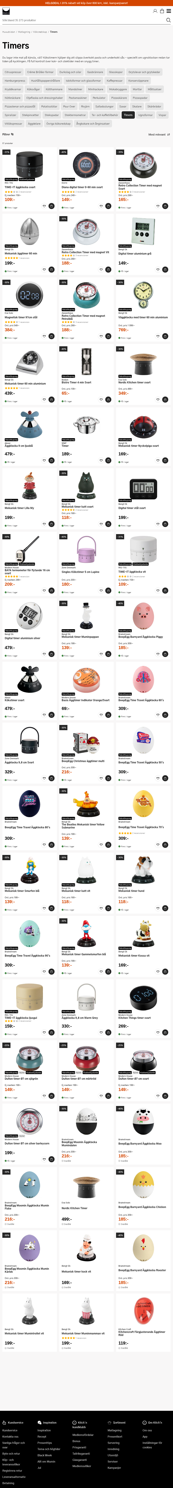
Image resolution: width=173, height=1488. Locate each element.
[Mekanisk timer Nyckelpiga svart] (143, 425)
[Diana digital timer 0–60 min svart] (87, 165)
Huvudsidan (8, 32)
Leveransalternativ (14, 1477)
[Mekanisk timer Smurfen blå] (30, 870)
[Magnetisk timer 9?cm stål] (30, 295)
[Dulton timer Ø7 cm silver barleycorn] (30, 1121)
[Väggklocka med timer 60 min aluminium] (143, 295)
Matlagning (24, 32)
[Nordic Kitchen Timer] (87, 1184)
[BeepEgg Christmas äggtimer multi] (87, 740)
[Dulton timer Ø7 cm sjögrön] (30, 1058)
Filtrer (6, 134)
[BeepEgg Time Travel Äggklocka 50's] (143, 740)
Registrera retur (12, 1470)
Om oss (147, 1430)
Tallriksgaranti (81, 1453)
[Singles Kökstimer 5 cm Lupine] (87, 549)
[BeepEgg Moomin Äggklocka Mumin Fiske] (30, 1184)
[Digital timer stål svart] (143, 486)
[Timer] (87, 425)
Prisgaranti (79, 1447)
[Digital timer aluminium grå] (143, 231)
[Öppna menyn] (169, 11)
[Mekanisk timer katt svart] (87, 486)
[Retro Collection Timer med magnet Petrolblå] (87, 295)
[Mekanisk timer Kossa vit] (143, 933)
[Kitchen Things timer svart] (143, 997)
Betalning (8, 1483)
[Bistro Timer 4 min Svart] (87, 361)
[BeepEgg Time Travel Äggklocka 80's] (30, 803)
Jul (39, 1468)
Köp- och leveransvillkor (11, 1462)
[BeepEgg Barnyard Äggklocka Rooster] (143, 1248)
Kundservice (9, 1430)
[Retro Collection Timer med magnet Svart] (143, 165)
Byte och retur (11, 1453)
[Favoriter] (44, 206)
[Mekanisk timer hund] (143, 870)
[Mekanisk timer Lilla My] (30, 486)
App (145, 1436)
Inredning (113, 1449)
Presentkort (115, 1436)
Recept (42, 1436)
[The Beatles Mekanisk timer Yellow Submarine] (87, 803)
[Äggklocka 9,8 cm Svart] (30, 740)
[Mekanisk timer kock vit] (87, 1248)
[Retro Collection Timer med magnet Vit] (87, 231)
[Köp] (51, 206)
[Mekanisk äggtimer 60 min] (30, 231)
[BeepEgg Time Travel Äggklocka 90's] (30, 933)
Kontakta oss (10, 1436)
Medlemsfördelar (83, 1435)
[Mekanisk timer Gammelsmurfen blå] (87, 933)
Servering (113, 1443)
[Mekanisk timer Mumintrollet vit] (30, 1311)
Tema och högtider (49, 1449)
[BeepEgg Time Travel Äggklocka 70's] (143, 803)
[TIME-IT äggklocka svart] (30, 165)
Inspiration (44, 1430)
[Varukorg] (162, 11)
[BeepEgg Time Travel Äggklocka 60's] (143, 679)
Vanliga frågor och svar (13, 1445)
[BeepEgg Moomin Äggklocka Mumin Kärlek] (30, 1248)
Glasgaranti (79, 1460)
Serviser (113, 1461)
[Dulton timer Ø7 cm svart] (143, 1058)
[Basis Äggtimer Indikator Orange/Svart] (87, 679)
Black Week (45, 1455)
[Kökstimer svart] (30, 679)
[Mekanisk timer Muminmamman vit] (87, 1311)
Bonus (76, 1441)
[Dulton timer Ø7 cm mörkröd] (87, 1058)
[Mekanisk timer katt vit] (87, 870)
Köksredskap (40, 32)
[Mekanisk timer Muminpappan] (87, 616)
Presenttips (45, 1443)
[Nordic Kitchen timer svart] (143, 361)
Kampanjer (114, 1468)
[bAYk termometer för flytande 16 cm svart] (30, 549)
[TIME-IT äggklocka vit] (143, 549)
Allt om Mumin (46, 1461)
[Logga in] (155, 11)
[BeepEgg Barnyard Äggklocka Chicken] (143, 1184)
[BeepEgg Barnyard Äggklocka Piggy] (143, 616)
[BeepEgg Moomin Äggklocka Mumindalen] (87, 1121)
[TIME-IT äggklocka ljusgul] (30, 997)
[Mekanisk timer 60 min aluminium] (30, 361)
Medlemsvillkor (81, 1466)
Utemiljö (113, 1455)
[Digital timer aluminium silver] (30, 616)
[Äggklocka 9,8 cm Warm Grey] (87, 997)
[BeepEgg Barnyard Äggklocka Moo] (143, 1121)
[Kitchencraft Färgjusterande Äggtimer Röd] (143, 1311)
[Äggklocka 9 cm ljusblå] (30, 425)
